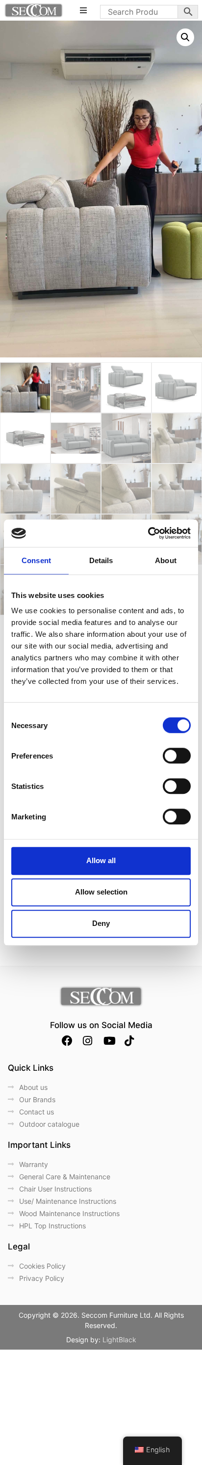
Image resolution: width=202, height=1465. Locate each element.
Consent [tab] (36, 560)
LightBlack (119, 1339)
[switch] (177, 755)
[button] (185, 37)
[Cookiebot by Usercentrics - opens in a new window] (148, 533)
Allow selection (101, 892)
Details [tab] (101, 560)
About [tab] (166, 560)
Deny (101, 923)
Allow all (101, 860)
